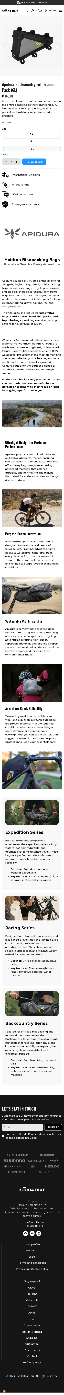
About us (32, 1250)
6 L (32, 148)
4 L (32, 141)
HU (49, 10)
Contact (32, 1356)
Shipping (32, 1337)
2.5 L (32, 134)
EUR (54, 10)
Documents (32, 1350)
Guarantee (32, 1343)
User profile (32, 1244)
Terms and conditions (32, 1262)
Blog (32, 1256)
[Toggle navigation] (60, 10)
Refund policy (32, 1362)
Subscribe (53, 1127)
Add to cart (37, 161)
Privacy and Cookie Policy (32, 1269)
